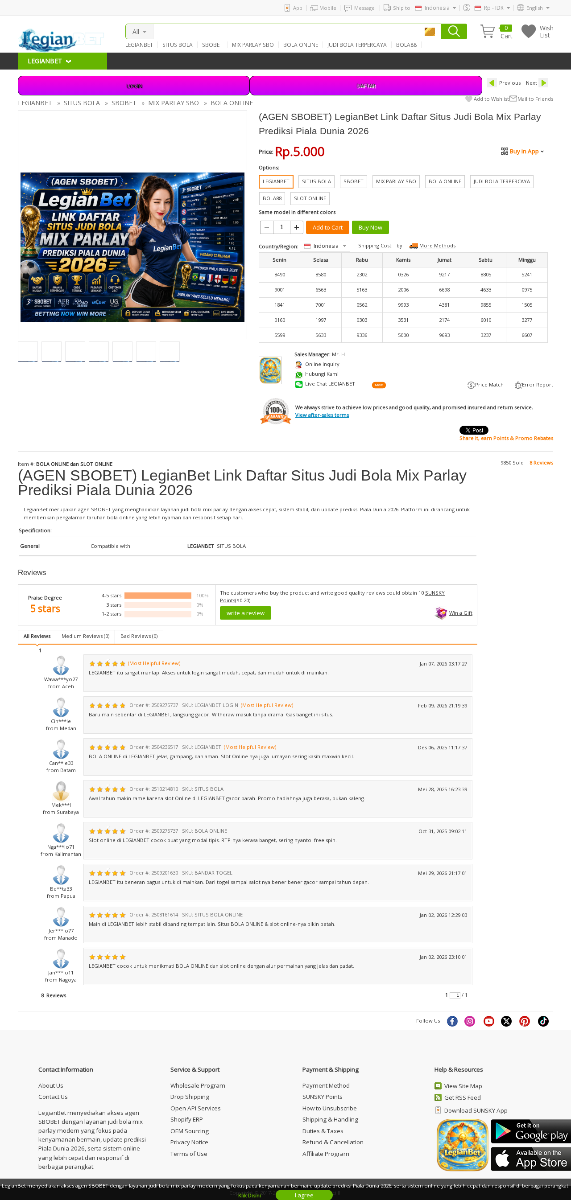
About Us (50, 1085)
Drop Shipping (189, 1097)
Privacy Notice (189, 1142)
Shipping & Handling (330, 1119)
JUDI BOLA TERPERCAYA (357, 44)
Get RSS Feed (462, 1097)
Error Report (537, 384)
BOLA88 (406, 44)
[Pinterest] (525, 1020)
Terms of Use (188, 1154)
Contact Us (53, 1097)
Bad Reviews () (138, 636)
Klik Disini (249, 1195)
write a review (246, 613)
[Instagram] (470, 1020)
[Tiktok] (543, 1020)
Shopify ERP (186, 1119)
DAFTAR (365, 85)
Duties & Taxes (322, 1131)
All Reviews (37, 636)
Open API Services (195, 1108)
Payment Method (326, 1085)
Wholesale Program (197, 1085)
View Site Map (463, 1086)
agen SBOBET (94, 509)
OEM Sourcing (189, 1131)
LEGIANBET (139, 44)
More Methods (437, 245)
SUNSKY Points (322, 1097)
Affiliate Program (325, 1154)
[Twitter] (507, 1020)
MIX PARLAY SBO (253, 44)
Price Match (489, 384)
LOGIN (134, 85)
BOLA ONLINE (300, 44)
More (379, 385)
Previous (510, 82)
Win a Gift (460, 612)
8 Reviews (541, 462)
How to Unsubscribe (329, 1108)
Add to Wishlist (491, 98)
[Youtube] (489, 1020)
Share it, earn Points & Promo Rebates (506, 438)
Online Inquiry (322, 364)
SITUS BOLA (177, 44)
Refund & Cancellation (333, 1142)
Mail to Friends (535, 98)
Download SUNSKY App (476, 1110)
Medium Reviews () (85, 636)
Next (531, 82)
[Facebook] (452, 1020)
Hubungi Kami (322, 373)
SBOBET (212, 44)
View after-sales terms (322, 414)
